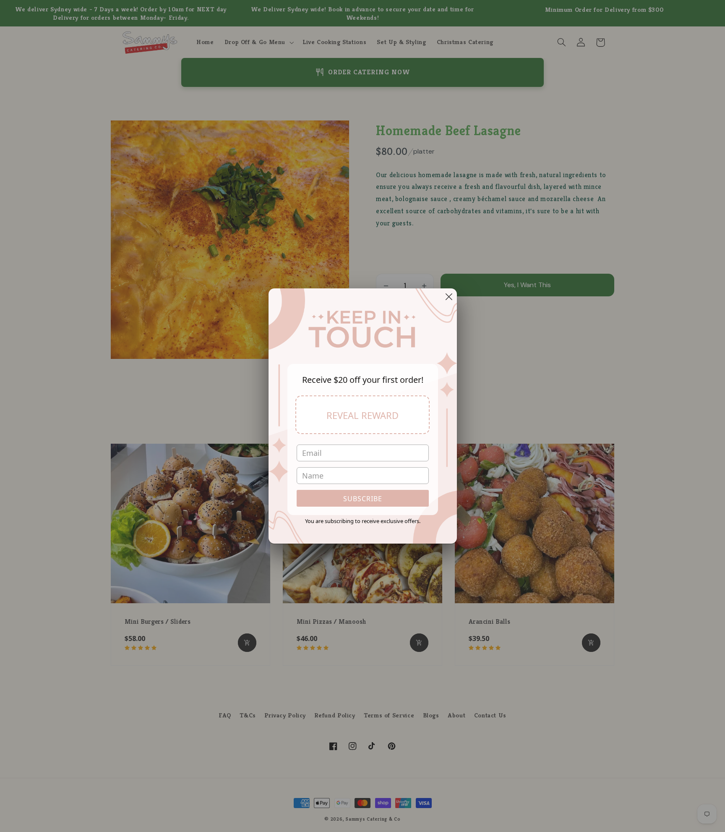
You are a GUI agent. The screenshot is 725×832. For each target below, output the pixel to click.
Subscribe (362, 498)
